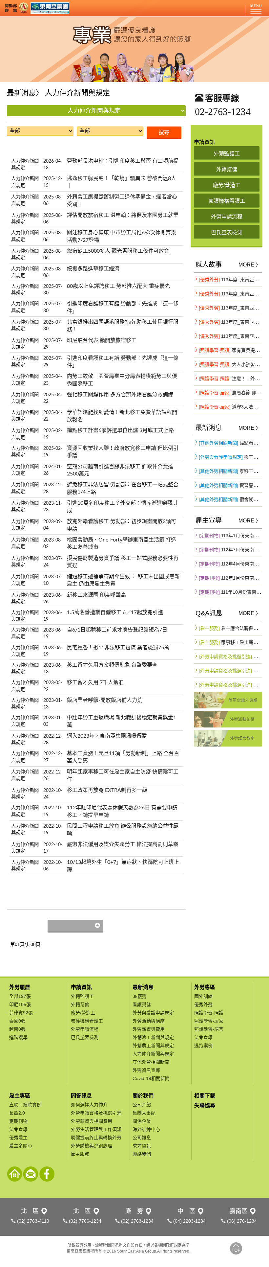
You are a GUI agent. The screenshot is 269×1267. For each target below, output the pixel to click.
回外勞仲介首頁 (14, 1174)
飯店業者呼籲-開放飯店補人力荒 (104, 700)
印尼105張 (20, 1004)
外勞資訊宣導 (146, 1070)
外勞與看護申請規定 (153, 1012)
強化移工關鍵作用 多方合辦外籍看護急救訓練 (120, 394)
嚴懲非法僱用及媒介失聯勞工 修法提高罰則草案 (122, 844)
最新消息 (143, 987)
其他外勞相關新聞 (151, 1062)
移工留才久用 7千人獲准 (95, 682)
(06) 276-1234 (241, 1221)
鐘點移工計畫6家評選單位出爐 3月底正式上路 (120, 430)
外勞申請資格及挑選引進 (96, 1113)
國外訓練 (203, 996)
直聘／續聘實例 (25, 1104)
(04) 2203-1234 (189, 1221)
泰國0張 (17, 1021)
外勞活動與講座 (149, 1021)
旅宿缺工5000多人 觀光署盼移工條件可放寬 (118, 251)
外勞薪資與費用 (149, 1029)
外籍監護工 (82, 996)
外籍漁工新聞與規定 (153, 1037)
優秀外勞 (203, 1004)
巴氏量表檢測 (84, 1037)
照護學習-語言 (208, 1029)
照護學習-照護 (208, 1012)
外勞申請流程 (84, 1029)
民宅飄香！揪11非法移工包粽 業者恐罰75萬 (118, 647)
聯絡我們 (142, 1154)
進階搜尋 (18, 1037)
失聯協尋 (204, 1105)
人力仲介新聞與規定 (153, 1053)
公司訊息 (142, 1137)
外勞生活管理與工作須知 (96, 1129)
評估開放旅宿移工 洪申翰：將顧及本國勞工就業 (122, 215)
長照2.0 (17, 1113)
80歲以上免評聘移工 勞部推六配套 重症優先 (118, 286)
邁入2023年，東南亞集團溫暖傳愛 (107, 736)
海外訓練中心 (146, 1129)
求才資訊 (142, 1145)
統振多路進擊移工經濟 (93, 268)
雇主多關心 (20, 1145)
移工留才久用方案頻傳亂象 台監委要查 (112, 665)
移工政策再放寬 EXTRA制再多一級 (107, 790)
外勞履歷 (19, 987)
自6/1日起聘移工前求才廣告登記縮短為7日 (117, 630)
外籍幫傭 (80, 1004)
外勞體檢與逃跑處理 (91, 1145)
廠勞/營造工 (83, 1012)
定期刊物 (18, 1121)
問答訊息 (81, 1095)
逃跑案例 (203, 1045)
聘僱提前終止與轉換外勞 (96, 1137)
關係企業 (142, 1121)
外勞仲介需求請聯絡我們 (30, 1174)
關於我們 (143, 1095)
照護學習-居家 (208, 1021)
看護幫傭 (142, 1004)
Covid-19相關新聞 (151, 1078)
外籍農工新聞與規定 (153, 1045)
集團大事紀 (144, 1113)
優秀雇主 (18, 1137)
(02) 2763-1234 (137, 1221)
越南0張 (17, 1029)
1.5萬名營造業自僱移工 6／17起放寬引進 (115, 612)
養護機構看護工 (87, 1021)
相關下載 (204, 1095)
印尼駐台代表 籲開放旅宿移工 (101, 340)
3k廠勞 (140, 996)
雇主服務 (80, 1154)
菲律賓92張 (21, 1012)
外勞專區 (204, 987)
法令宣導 (203, 1037)
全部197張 (20, 996)
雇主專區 (19, 1095)
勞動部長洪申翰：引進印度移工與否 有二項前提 (122, 161)
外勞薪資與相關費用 (91, 1121)
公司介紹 (142, 1104)
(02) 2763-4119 (32, 1221)
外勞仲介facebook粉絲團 (46, 1174)
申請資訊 (81, 987)
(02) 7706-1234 (84, 1221)
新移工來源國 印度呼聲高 (96, 595)
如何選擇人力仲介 (89, 1104)
